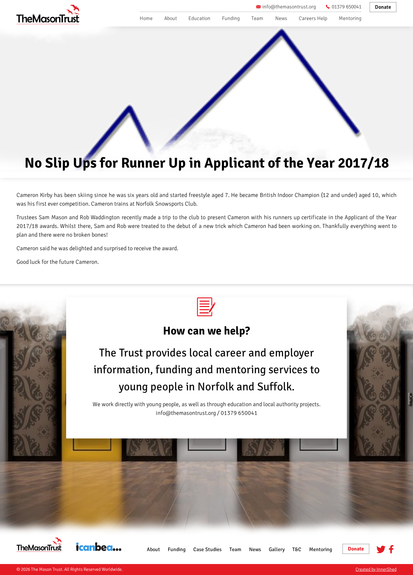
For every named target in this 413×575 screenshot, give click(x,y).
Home (146, 18)
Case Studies (207, 549)
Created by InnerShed (376, 569)
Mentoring (350, 18)
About (170, 18)
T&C (296, 549)
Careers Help (313, 18)
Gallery (277, 549)
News (281, 18)
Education (199, 18)
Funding (231, 18)
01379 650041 (346, 7)
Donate (383, 7)
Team (257, 18)
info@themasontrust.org (289, 6)
